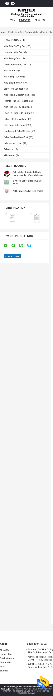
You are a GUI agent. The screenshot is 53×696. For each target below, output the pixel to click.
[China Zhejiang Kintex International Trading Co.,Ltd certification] (12, 218)
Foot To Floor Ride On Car (17, 113)
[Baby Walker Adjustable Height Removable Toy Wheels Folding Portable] (7, 173)
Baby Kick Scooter (13, 88)
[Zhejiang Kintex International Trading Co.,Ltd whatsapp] (15, 245)
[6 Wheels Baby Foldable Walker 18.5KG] (7, 182)
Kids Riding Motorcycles (16, 94)
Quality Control (7, 658)
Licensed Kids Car (13, 52)
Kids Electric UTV (13, 82)
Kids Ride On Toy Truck (16, 107)
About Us (40, 20)
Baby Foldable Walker (29, 32)
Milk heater (9, 155)
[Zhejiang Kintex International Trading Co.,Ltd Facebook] (7, 3)
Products (24, 20)
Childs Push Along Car (15, 64)
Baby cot (8, 149)
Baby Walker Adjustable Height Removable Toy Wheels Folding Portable (27, 175)
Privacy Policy (9, 687)
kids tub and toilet (13, 143)
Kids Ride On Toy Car (14, 46)
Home (12, 20)
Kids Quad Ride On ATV (16, 125)
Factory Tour (6, 654)
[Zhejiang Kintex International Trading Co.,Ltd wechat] (23, 245)
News (2, 666)
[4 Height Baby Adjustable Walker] (7, 190)
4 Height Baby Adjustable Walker (28, 191)
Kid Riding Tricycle (13, 76)
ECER (32, 693)
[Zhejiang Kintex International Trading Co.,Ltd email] (7, 245)
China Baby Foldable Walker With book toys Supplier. (26, 688)
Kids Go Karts (11, 70)
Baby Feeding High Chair (16, 137)
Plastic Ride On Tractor (16, 100)
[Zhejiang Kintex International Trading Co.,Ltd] (26, 13)
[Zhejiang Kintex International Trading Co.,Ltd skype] (31, 245)
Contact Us (5, 662)
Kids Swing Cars (12, 58)
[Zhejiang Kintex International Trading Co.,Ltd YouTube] (12, 3)
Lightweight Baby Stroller (17, 131)
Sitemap (4, 671)
